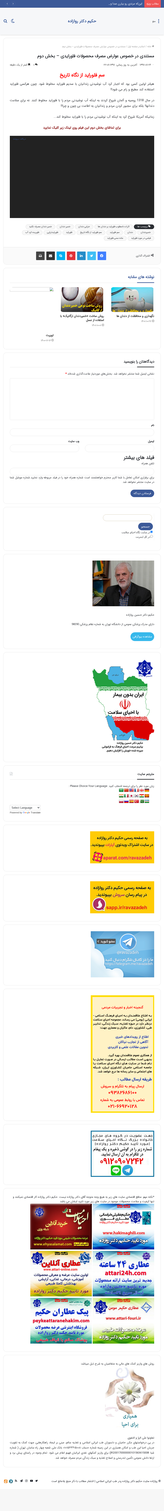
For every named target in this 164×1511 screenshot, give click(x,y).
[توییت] (32, 309)
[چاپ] (40, 256)
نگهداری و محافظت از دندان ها (135, 316)
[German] (147, 790)
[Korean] (136, 796)
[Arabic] (121, 790)
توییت (50, 335)
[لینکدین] (81, 256)
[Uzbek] (147, 801)
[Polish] (121, 801)
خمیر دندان (65, 226)
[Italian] (126, 796)
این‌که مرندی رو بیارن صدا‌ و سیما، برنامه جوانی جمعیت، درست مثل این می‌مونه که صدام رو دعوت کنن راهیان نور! (77, 3)
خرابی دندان (84, 226)
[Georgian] (141, 790)
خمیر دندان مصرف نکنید (40, 226)
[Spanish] (131, 801)
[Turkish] (136, 801)
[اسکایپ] (61, 256)
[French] (136, 790)
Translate (36, 812)
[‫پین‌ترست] (71, 256)
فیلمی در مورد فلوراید (141, 238)
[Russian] (126, 801)
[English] (131, 790)
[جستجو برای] (5, 23)
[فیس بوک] (102, 256)
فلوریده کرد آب (32, 232)
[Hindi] (121, 796)
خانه (149, 46)
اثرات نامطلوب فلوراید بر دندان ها (113, 226)
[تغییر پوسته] (13, 23)
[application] (82, 177)
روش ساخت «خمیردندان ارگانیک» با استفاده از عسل (82, 318)
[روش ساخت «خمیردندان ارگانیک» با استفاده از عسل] (82, 299)
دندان (130, 232)
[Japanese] (131, 796)
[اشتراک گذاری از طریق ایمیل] (50, 256)
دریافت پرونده (19, 139)
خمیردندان (146, 232)
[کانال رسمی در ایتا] (5, 1481)
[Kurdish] (141, 796)
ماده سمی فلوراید (115, 238)
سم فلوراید (115, 232)
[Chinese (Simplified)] (126, 790)
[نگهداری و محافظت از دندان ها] (132, 299)
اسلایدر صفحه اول (136, 46)
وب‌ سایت (73, 441)
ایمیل (151, 441)
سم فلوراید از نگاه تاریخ (91, 232)
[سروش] (10, 1481)
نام (152, 425)
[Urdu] (141, 801)
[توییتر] (91, 256)
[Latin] (147, 796)
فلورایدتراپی (52, 232)
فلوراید (69, 232)
